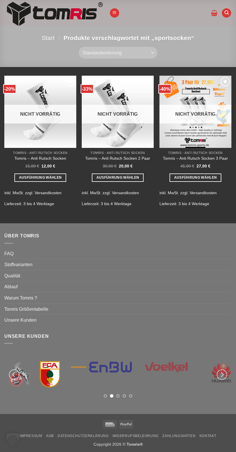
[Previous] (14, 374)
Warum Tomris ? (20, 297)
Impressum (31, 436)
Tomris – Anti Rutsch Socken (40, 158)
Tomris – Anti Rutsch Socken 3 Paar (195, 158)
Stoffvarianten (18, 264)
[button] (114, 13)
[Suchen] (226, 13)
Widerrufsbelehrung (136, 436)
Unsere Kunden (20, 320)
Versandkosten (48, 192)
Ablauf (11, 286)
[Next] (222, 374)
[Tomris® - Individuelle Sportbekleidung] (54, 13)
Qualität (12, 275)
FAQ (9, 253)
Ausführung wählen (40, 177)
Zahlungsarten (178, 436)
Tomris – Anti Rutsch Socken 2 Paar (117, 158)
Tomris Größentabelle (26, 309)
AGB (50, 436)
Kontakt (207, 436)
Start (48, 38)
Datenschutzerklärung (83, 436)
